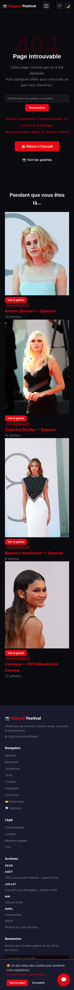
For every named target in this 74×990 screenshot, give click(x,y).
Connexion (12, 795)
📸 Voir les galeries (37, 160)
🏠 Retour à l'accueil (37, 146)
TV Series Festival (55, 132)
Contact (10, 781)
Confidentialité (14, 827)
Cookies (10, 834)
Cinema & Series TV (52, 119)
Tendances (12, 768)
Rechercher (37, 107)
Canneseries (13, 914)
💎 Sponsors (13, 808)
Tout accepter (17, 982)
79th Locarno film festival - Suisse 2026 (31, 877)
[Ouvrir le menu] (46, 6)
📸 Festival (19, 6)
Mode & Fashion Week (22, 132)
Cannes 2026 (14, 902)
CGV (8, 847)
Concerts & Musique (37, 125)
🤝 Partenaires (14, 801)
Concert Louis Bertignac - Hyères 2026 (31, 890)
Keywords (11, 762)
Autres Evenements (21, 119)
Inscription (12, 788)
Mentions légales (16, 840)
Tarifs (8, 775)
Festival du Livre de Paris (21, 927)
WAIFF (9, 921)
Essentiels (38, 982)
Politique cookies (16, 974)
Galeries (10, 755)
